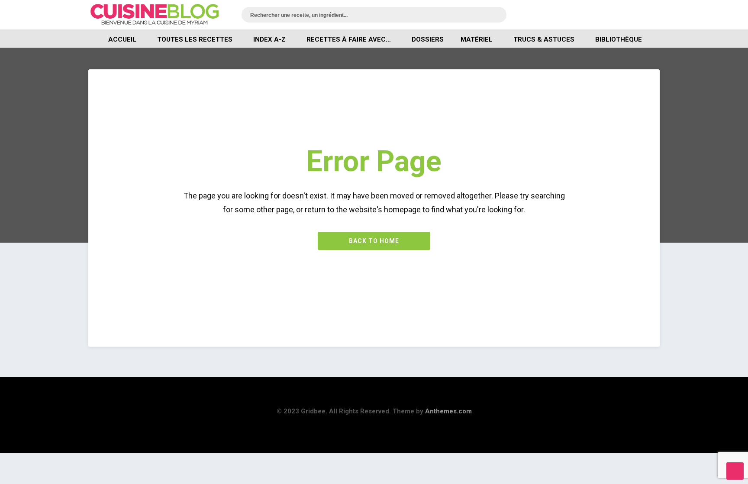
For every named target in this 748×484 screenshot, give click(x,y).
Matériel (477, 39)
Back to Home (374, 240)
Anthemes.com (448, 411)
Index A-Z (269, 39)
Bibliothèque (618, 39)
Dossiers (428, 39)
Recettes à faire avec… (348, 39)
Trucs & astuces (543, 39)
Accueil (122, 39)
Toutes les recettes (194, 39)
